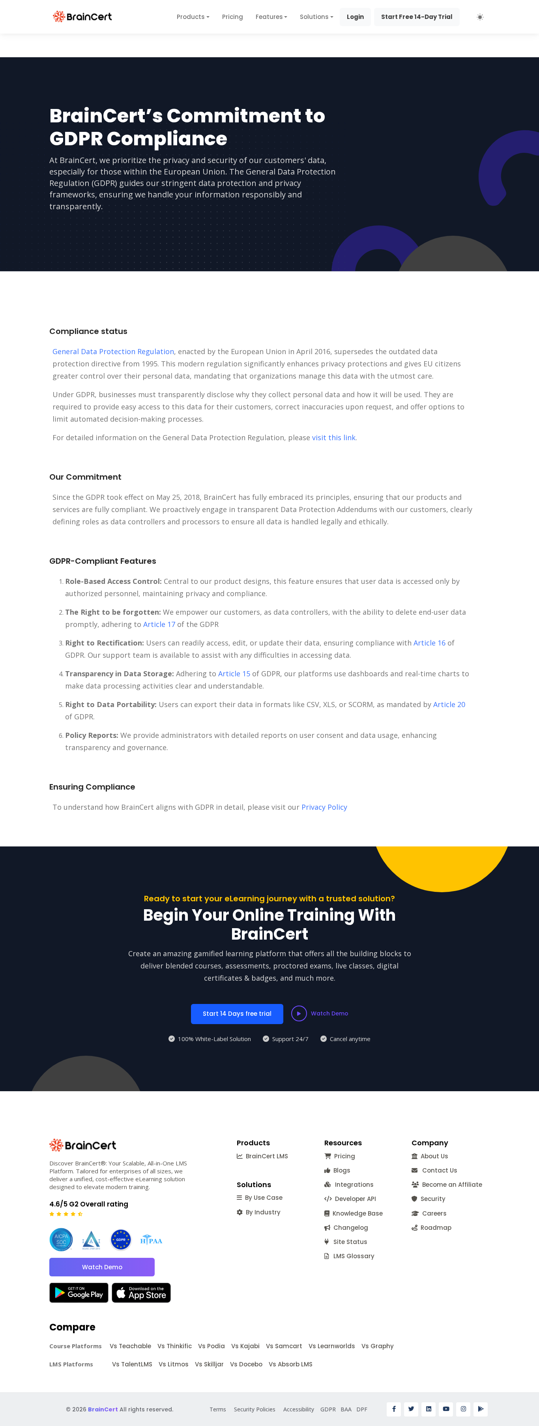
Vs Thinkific (174, 1346)
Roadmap (434, 1227)
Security (431, 1199)
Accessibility (298, 1409)
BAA (346, 1409)
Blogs (340, 1170)
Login (355, 17)
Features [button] (269, 17)
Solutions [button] (314, 17)
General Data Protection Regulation (113, 351)
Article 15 (234, 673)
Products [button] (191, 17)
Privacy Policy (324, 807)
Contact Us (437, 1170)
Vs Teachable (130, 1346)
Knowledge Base (356, 1213)
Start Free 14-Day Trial (417, 17)
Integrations (353, 1184)
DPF (361, 1409)
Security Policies (254, 1409)
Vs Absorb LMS (291, 1364)
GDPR (328, 1409)
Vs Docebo (246, 1364)
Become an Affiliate (450, 1184)
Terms (218, 1409)
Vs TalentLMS (132, 1364)
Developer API (354, 1199)
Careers (433, 1213)
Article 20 (449, 704)
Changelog (349, 1227)
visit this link (334, 437)
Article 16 (429, 642)
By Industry (262, 1212)
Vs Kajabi (245, 1346)
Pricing (232, 17)
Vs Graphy (377, 1346)
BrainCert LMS (265, 1156)
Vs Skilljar (209, 1364)
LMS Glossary (351, 1256)
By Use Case (262, 1197)
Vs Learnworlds (332, 1346)
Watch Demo (329, 1013)
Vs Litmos (174, 1364)
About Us (432, 1156)
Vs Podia (211, 1346)
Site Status (348, 1242)
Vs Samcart (284, 1346)
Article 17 (159, 624)
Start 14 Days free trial (237, 1013)
